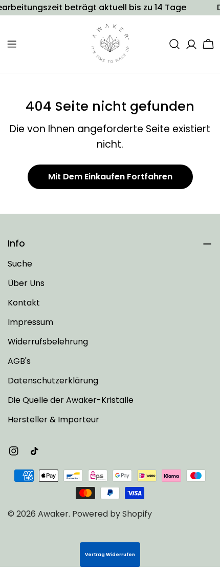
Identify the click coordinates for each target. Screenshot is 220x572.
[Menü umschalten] (12, 44)
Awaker (53, 514)
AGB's (19, 361)
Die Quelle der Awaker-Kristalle (71, 400)
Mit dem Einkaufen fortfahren (110, 176)
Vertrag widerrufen (110, 554)
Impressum (30, 322)
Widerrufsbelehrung (48, 342)
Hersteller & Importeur (53, 419)
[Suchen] (174, 44)
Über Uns (26, 283)
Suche (20, 264)
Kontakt (24, 303)
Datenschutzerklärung (53, 380)
